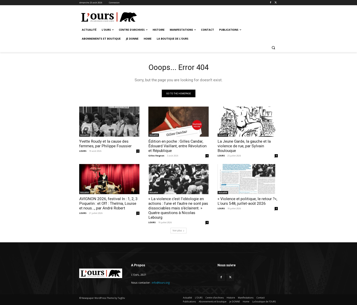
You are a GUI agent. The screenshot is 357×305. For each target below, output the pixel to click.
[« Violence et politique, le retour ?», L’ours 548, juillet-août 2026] (248, 179)
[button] (273, 47)
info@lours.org (161, 282)
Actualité (84, 135)
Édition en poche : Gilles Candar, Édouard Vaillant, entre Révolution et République (177, 146)
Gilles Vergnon (156, 155)
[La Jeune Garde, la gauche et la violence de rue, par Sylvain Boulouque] (248, 122)
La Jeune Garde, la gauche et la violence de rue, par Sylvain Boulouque (244, 146)
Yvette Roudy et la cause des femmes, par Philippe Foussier (105, 143)
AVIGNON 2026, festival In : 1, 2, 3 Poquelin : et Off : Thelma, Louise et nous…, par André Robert (108, 203)
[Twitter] (276, 3)
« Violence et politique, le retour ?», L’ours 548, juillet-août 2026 (247, 201)
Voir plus (177, 230)
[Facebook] (270, 3)
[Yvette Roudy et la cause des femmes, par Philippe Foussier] (109, 122)
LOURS (82, 151)
